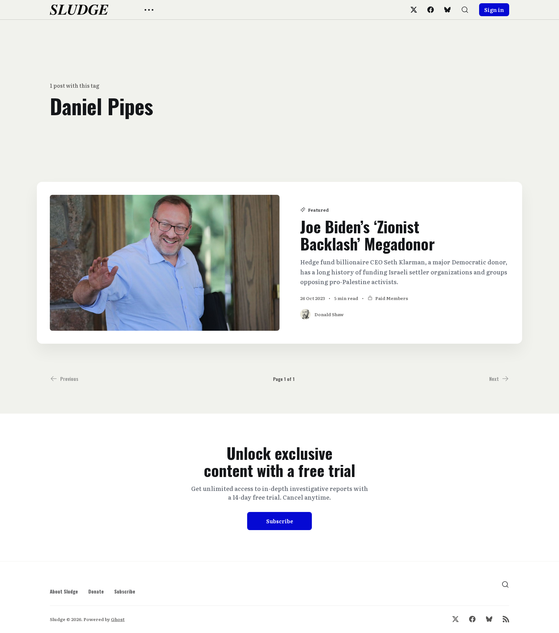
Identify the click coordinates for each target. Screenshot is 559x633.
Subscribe (279, 521)
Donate (96, 591)
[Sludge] (79, 10)
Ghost (118, 619)
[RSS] (506, 619)
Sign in (494, 10)
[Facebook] (430, 9)
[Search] (465, 10)
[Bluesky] (447, 9)
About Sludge (64, 591)
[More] (149, 10)
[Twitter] (414, 9)
